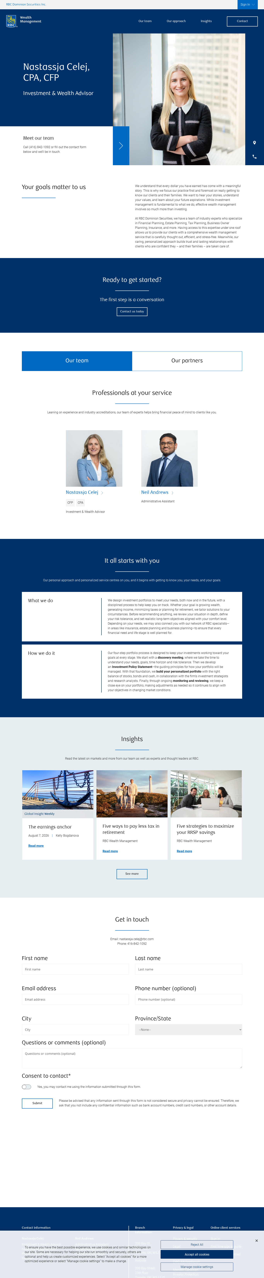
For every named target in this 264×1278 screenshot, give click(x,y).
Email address (39, 989)
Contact (242, 21)
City (26, 1019)
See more (132, 874)
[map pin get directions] (132, 1150)
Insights (206, 21)
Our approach (176, 21)
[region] (132, 1155)
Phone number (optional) (165, 989)
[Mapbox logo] (31, 1185)
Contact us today (132, 311)
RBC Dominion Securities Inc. (26, 4)
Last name (148, 959)
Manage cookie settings (197, 1267)
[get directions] (132, 1150)
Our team (145, 21)
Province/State (153, 1019)
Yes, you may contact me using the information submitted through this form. (89, 1087)
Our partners (187, 361)
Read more (36, 846)
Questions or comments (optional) (64, 1043)
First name (35, 959)
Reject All (197, 1244)
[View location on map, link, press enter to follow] (132, 1155)
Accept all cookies (197, 1254)
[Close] (256, 1240)
